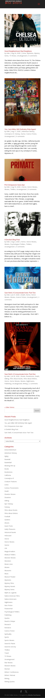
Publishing (7, 384)
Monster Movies (10, 558)
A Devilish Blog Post (12, 240)
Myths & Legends (10, 593)
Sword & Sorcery (10, 647)
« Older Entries (9, 407)
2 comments (33, 384)
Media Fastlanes (34, 695)
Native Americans (10, 599)
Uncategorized (22, 56)
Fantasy (17, 134)
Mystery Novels (9, 586)
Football (7, 516)
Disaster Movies (9, 494)
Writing (25, 384)
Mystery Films (9, 583)
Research (7, 624)
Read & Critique (9, 621)
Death (23, 295)
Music (6, 574)
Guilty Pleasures (9, 529)
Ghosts (6, 523)
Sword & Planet (9, 643)
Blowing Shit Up (9, 466)
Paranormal (8, 609)
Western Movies (9, 666)
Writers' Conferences (11, 672)
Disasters (7, 497)
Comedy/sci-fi (9, 134)
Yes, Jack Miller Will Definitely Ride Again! (20, 129)
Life (5, 548)
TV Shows (12, 56)
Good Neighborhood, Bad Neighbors (18, 51)
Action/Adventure (10, 450)
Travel (6, 653)
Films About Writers (30, 379)
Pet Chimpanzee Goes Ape (14, 185)
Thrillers (13, 189)
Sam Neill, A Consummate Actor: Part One (20, 374)
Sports (6, 637)
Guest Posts (8, 526)
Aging (6, 456)
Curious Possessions (11, 488)
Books (23, 376)
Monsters (7, 561)
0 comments (32, 56)
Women (7, 669)
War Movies (8, 663)
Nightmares (30, 381)
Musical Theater (9, 577)
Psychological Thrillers (17, 244)
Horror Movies (32, 187)
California (7, 475)
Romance (7, 628)
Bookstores (30, 376)
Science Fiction (31, 134)
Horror (24, 187)
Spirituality (7, 634)
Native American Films (12, 596)
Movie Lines (8, 564)
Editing (6, 379)
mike (8, 53)
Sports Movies (9, 640)
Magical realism (9, 551)
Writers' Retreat (9, 675)
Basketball (8, 462)
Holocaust (7, 536)
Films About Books (16, 379)
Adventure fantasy (28, 131)
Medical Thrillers (9, 555)
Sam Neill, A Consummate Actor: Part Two (20, 293)
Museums (7, 570)
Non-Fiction (8, 605)
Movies (6, 189)
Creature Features (10, 482)
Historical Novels (10, 532)
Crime (24, 53)
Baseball (7, 459)
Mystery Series (9, 589)
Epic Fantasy (8, 504)
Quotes (7, 618)
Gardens (7, 520)
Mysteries (30, 53)
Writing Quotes (9, 682)
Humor (23, 134)
